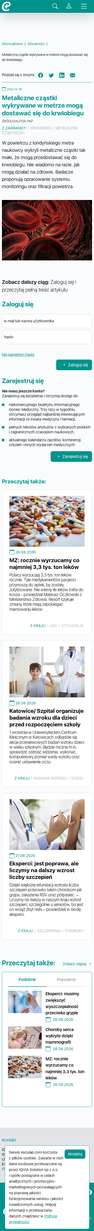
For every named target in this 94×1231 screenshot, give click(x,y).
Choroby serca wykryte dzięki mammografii (60, 1036)
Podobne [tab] (27, 979)
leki (53, 625)
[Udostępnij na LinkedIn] (62, 75)
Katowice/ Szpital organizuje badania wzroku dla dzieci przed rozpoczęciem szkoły (46, 718)
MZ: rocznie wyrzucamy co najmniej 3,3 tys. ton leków (44, 563)
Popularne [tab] (66, 979)
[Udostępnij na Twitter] (51, 75)
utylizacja (72, 625)
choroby (74, 931)
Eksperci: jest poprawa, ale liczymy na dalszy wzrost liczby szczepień (44, 870)
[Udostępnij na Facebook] (41, 75)
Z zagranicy (14, 128)
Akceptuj (75, 1154)
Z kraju (37, 625)
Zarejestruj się (75, 456)
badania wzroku (50, 778)
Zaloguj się (78, 364)
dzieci (77, 778)
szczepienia (49, 931)
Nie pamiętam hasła (18, 354)
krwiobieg (41, 128)
